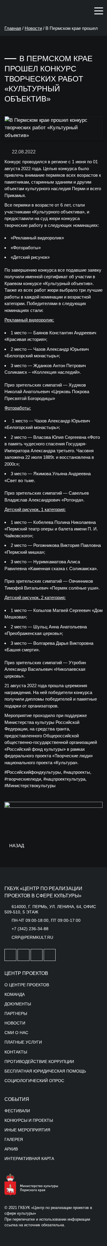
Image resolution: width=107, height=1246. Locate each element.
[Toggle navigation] (98, 10)
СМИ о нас (16, 1032)
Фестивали (17, 1110)
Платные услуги (23, 1042)
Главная (12, 28)
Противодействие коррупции (39, 1061)
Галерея (13, 1139)
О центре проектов (26, 984)
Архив (11, 1149)
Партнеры (15, 1013)
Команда (14, 994)
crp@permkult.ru (32, 937)
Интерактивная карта (29, 1158)
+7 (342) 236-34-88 (30, 928)
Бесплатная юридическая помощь (45, 1071)
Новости (33, 28)
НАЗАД (16, 845)
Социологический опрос (34, 1080)
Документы (17, 1004)
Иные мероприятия (27, 1129)
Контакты (15, 1052)
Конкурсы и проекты (28, 1120)
